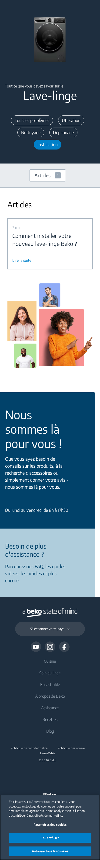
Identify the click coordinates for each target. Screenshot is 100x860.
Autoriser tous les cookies (50, 851)
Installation (47, 144)
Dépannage (63, 132)
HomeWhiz (47, 753)
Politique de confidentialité (29, 748)
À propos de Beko (50, 696)
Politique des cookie (71, 748)
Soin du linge (50, 672)
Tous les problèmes (32, 120)
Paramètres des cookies (50, 824)
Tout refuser (50, 838)
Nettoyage (30, 132)
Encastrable (50, 684)
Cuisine (50, 661)
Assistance (50, 707)
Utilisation (71, 120)
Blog (50, 731)
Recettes (50, 719)
